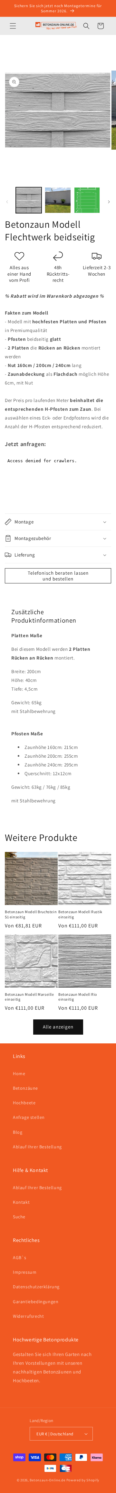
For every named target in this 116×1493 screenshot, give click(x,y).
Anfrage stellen (29, 1117)
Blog (17, 1132)
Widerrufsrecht (28, 1316)
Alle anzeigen (58, 1027)
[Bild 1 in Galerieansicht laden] (29, 200)
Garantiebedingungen (35, 1301)
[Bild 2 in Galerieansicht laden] (58, 200)
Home (19, 1073)
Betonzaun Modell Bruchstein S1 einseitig (31, 914)
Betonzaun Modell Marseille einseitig (29, 997)
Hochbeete (24, 1103)
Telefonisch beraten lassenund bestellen (58, 576)
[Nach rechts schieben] (109, 202)
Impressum (24, 1272)
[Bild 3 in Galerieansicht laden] (87, 200)
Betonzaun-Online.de (47, 1480)
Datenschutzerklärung (36, 1287)
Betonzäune (25, 1088)
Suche (19, 1217)
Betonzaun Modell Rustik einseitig (80, 914)
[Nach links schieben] (7, 202)
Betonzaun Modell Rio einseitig (77, 997)
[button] (13, 26)
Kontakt (21, 1202)
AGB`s (19, 1257)
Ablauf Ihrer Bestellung (37, 1147)
